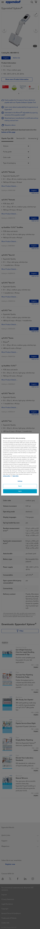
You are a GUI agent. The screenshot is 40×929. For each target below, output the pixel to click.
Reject (20, 486)
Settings (20, 481)
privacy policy (6, 476)
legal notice (15, 476)
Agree (20, 491)
